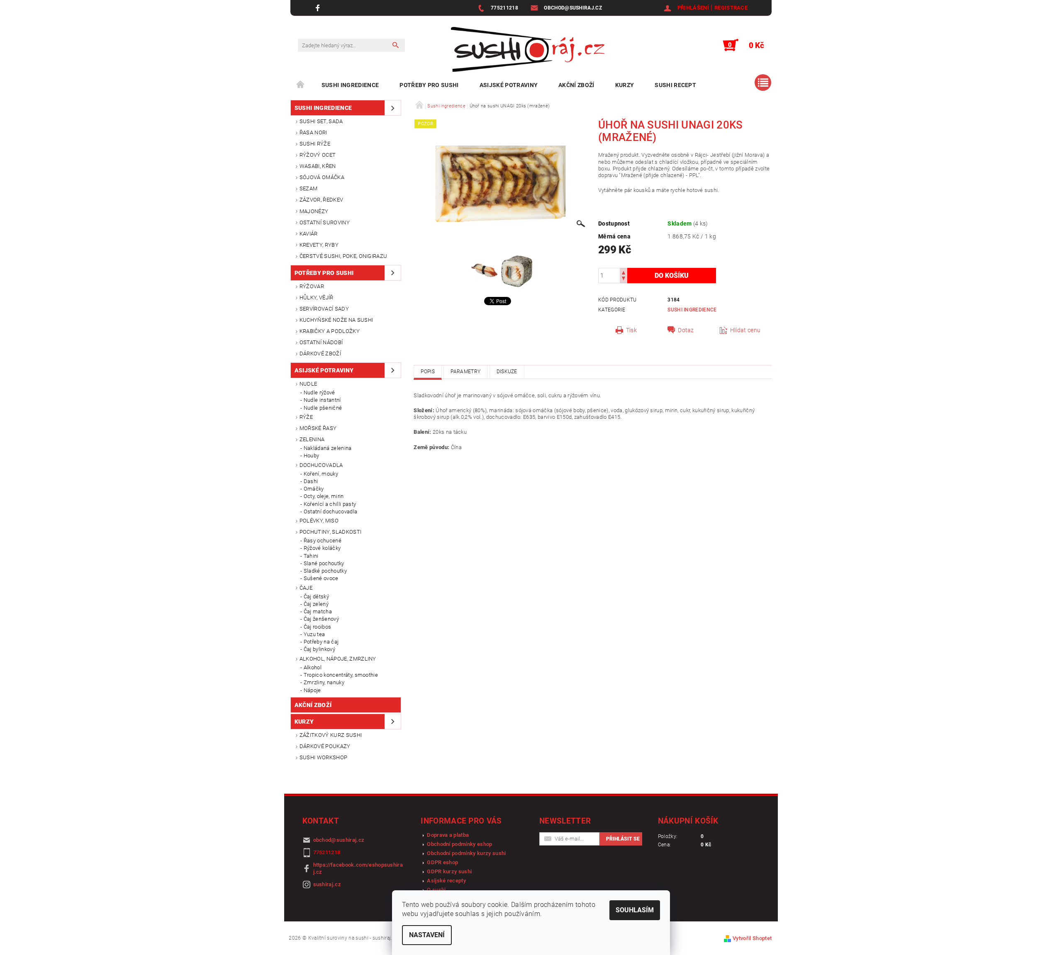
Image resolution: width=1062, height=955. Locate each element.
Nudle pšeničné (323, 408)
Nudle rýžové (319, 392)
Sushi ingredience (350, 85)
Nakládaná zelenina (328, 448)
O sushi (436, 890)
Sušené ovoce (321, 578)
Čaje (306, 588)
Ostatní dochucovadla (330, 511)
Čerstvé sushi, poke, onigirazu (343, 256)
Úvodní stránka (300, 85)
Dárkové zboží (320, 353)
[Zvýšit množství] (623, 272)
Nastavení (427, 935)
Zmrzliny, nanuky (324, 682)
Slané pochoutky (324, 563)
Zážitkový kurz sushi (331, 735)
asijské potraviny (509, 85)
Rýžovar (312, 286)
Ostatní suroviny (325, 222)
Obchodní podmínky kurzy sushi (466, 853)
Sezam (309, 188)
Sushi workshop (323, 757)
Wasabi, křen (318, 166)
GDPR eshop (442, 862)
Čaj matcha (318, 611)
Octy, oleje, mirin (324, 496)
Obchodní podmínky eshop (459, 844)
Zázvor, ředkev (321, 200)
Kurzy (624, 85)
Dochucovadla (321, 465)
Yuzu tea (314, 634)
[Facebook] (318, 7)
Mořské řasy (318, 428)
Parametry (465, 371)
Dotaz (686, 330)
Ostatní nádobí (321, 342)
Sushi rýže (315, 144)
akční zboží (576, 85)
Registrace (731, 8)
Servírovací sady (324, 309)
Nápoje (312, 690)
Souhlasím (635, 910)
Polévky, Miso (319, 521)
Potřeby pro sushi (428, 85)
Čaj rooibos (317, 627)
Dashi (311, 481)
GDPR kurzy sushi (449, 871)
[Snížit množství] (623, 279)
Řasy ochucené (322, 540)
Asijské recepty (446, 880)
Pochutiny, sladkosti (330, 532)
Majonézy (314, 211)
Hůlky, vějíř (317, 297)
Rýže (306, 417)
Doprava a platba (448, 835)
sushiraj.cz (327, 884)
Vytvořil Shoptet (752, 938)
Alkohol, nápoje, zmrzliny (338, 659)
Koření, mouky (321, 474)
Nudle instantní (322, 400)
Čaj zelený (316, 604)
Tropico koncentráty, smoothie (341, 675)
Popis (428, 371)
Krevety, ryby (319, 245)
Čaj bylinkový (319, 649)
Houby (311, 455)
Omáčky (314, 489)
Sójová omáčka (322, 177)
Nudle (308, 384)
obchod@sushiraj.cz (339, 840)
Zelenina (312, 439)
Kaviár (309, 234)
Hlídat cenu (745, 330)
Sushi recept (675, 85)
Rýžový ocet (318, 155)
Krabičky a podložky (330, 331)
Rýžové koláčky (322, 548)
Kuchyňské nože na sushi (336, 320)
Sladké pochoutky (325, 571)
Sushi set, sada (321, 121)
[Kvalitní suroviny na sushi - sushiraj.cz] (527, 49)
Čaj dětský (316, 596)
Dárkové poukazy (325, 746)
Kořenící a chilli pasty (330, 504)
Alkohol (313, 667)
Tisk (631, 330)
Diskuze (507, 371)
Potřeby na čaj (321, 642)
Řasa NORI (313, 132)
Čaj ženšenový (321, 619)
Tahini (311, 556)
